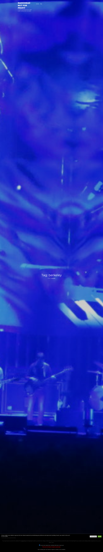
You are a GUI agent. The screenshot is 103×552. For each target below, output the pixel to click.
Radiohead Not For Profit (24, 5)
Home (37, 3)
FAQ (41, 3)
